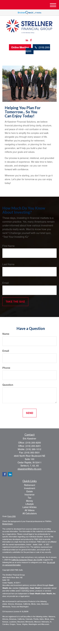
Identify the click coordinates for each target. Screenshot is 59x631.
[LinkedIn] (27, 40)
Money (29, 500)
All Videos (29, 510)
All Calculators (29, 513)
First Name (8, 246)
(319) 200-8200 (38, 49)
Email (5, 283)
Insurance (29, 494)
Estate (29, 491)
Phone (6, 368)
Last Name (8, 264)
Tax (29, 497)
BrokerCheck (7, 523)
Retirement (29, 485)
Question (7, 385)
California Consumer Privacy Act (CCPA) (26, 559)
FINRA (21, 588)
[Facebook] (31, 40)
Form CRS (11, 516)
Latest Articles (29, 507)
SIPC (27, 588)
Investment (29, 488)
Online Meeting (20, 47)
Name (5, 334)
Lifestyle (29, 503)
